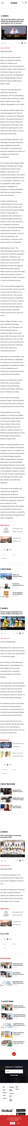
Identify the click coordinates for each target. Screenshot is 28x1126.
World (4, 1090)
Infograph (11, 1087)
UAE (4, 1087)
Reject (18, 1123)
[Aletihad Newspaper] (14, 3)
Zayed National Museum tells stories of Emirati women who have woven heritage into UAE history (18, 973)
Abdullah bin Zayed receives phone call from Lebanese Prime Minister (18, 964)
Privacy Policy (11, 1100)
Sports (4, 1095)
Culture (4, 1098)
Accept (12, 1123)
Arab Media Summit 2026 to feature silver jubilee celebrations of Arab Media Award (18, 982)
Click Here (17, 1119)
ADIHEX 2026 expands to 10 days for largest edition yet (18, 798)
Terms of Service (17, 1088)
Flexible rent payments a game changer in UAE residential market (17, 575)
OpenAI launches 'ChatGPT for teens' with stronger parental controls (18, 790)
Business (5, 1092)
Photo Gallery (10, 1090)
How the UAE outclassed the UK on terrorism (18, 584)
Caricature (11, 1093)
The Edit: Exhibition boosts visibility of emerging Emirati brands (18, 593)
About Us (10, 1096)
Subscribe (14, 1075)
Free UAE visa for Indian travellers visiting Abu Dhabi (17, 806)
